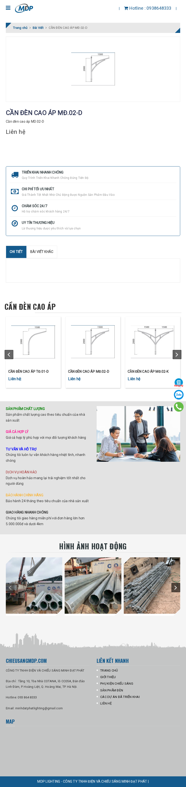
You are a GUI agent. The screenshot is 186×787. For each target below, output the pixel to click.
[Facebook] (179, 382)
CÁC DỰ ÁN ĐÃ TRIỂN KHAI (120, 697)
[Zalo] (179, 395)
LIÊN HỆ (106, 703)
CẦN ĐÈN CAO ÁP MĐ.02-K (148, 371)
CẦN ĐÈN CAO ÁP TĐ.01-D (28, 371)
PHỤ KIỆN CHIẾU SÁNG (116, 683)
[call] (179, 407)
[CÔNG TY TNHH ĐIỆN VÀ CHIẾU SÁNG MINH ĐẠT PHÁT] (24, 8)
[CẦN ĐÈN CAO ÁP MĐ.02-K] (152, 342)
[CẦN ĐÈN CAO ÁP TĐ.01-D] (33, 342)
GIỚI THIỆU (108, 677)
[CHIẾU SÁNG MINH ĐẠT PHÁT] (34, 585)
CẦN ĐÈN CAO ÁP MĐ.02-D (88, 371)
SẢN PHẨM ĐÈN (111, 690)
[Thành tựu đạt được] (138, 434)
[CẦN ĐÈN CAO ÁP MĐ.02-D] (93, 342)
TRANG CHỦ (109, 670)
